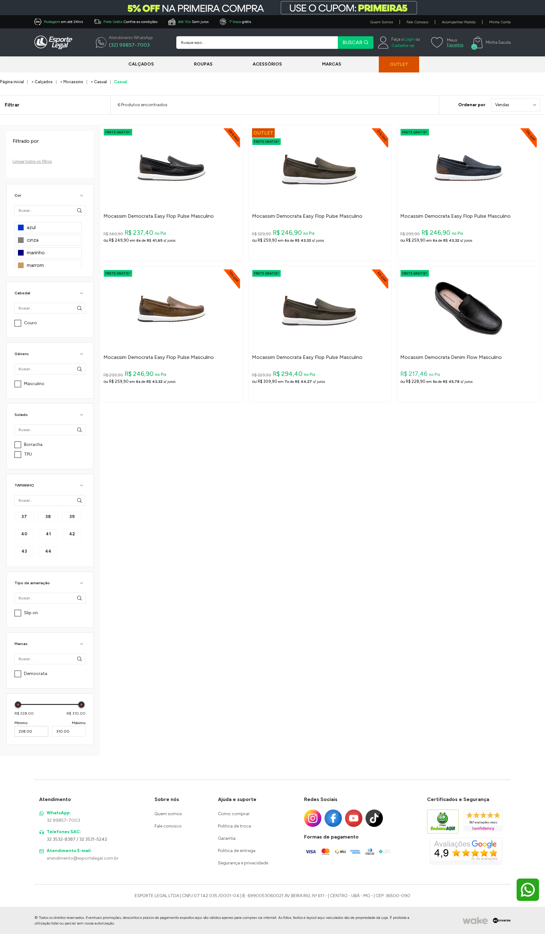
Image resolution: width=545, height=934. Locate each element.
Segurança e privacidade (243, 863)
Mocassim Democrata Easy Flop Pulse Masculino (158, 216)
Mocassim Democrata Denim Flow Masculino (451, 357)
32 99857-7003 (63, 820)
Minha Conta (500, 22)
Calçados (141, 64)
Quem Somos (381, 22)
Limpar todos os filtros (32, 161)
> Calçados (42, 81)
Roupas (203, 64)
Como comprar (234, 813)
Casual (120, 81)
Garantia (227, 838)
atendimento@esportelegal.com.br (83, 858)
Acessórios (267, 64)
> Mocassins (71, 81)
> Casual (99, 81)
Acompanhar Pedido (459, 22)
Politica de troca (234, 826)
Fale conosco (168, 826)
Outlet (399, 64)
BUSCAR (353, 42)
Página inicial (12, 81)
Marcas (331, 64)
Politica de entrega (236, 850)
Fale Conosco (417, 22)
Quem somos (168, 813)
